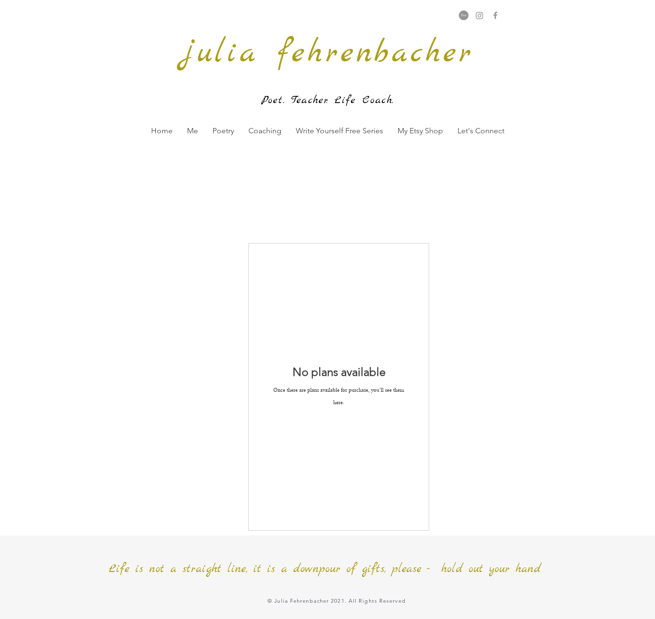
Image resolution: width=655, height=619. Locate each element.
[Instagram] (479, 15)
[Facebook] (495, 15)
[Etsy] (463, 15)
